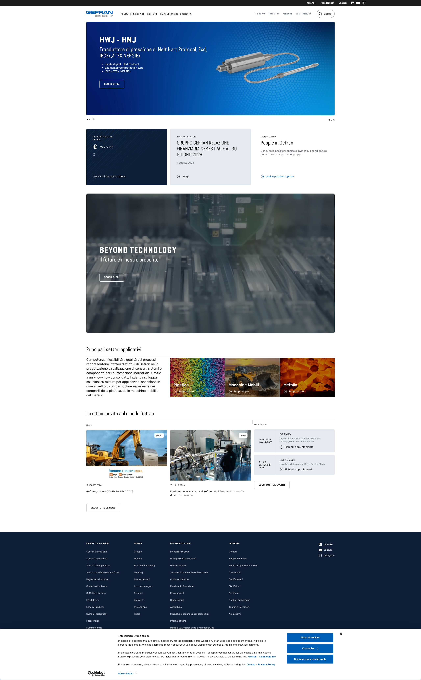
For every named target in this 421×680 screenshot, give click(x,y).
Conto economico (179, 579)
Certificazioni (236, 579)
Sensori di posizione (96, 551)
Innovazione (140, 607)
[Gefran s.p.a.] (99, 13)
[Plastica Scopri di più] (197, 359)
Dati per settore (178, 565)
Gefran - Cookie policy (262, 656)
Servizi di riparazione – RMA (243, 565)
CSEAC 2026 (287, 459)
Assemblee (176, 607)
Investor (274, 13)
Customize (308, 648)
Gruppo (138, 551)
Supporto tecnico (238, 558)
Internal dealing (178, 620)
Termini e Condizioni (239, 607)
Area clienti (235, 614)
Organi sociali (177, 600)
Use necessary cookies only (310, 659)
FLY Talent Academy (144, 565)
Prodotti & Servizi (132, 13)
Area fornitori (327, 2)
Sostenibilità (303, 13)
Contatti (343, 2)
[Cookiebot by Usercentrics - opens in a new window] (96, 673)
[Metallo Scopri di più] (307, 359)
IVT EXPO (285, 434)
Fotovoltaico (92, 620)
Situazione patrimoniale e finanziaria (189, 572)
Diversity (138, 572)
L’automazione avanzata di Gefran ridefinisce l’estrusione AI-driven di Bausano (207, 493)
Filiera (137, 614)
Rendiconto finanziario (182, 586)
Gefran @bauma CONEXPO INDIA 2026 (109, 491)
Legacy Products (95, 607)
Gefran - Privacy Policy (261, 664)
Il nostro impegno (143, 586)
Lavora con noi (141, 579)
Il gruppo (260, 13)
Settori (152, 13)
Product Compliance (239, 600)
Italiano (310, 2)
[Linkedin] (351, 3)
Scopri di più (112, 84)
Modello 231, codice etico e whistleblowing (192, 627)
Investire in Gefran (179, 551)
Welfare (138, 558)
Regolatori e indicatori (97, 579)
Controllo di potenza (96, 586)
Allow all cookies (310, 637)
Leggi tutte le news (103, 507)
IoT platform (92, 600)
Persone (287, 13)
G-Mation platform (96, 593)
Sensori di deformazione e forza (102, 572)
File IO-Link (235, 586)
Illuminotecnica (94, 627)
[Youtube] (357, 3)
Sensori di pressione (96, 558)
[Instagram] (362, 3)
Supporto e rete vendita (175, 13)
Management (177, 593)
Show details (125, 673)
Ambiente (139, 600)
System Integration (96, 614)
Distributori (234, 572)
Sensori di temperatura (98, 565)
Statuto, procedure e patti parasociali (189, 614)
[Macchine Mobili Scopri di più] (252, 359)
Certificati (234, 593)
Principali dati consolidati (183, 558)
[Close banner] (341, 634)
